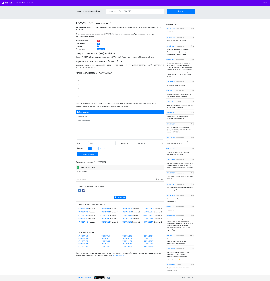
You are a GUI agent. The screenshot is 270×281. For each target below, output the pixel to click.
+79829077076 (170, 90)
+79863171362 (170, 102)
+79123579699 (170, 160)
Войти (265, 3)
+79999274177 (83, 241)
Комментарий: (82, 116)
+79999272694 (83, 209)
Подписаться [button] (121, 197)
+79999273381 (127, 246)
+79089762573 (170, 206)
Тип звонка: (125, 143)
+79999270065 (105, 209)
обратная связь (118, 256)
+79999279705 (83, 236)
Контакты (88, 278)
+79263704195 (170, 184)
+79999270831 (105, 212)
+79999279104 (83, 246)
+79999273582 (83, 219)
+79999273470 (105, 246)
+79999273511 (105, 222)
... (96, 167)
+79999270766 (105, 236)
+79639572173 (170, 124)
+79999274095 (148, 215)
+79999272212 (105, 244)
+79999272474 (148, 222)
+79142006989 (170, 264)
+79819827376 (170, 173)
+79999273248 (127, 219)
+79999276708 (127, 236)
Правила (79, 278)
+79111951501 (170, 28)
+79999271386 (83, 215)
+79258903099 (170, 46)
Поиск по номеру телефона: (89, 11)
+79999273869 (105, 219)
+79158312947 (170, 137)
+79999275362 (148, 212)
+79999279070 (105, 239)
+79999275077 (148, 241)
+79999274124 (127, 241)
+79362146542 (170, 59)
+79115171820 (170, 148)
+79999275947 (127, 209)
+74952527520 (170, 235)
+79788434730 (170, 37)
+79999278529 (105, 241)
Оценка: (80, 148)
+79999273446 (127, 215)
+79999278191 (127, 222)
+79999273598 (83, 239)
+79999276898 (127, 212)
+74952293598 (170, 249)
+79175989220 (170, 82)
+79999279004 (127, 239)
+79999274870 (148, 209)
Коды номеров (27, 3)
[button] (181, 11)
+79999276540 (105, 215)
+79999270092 (83, 212)
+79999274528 (148, 219)
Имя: (78, 143)
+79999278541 (148, 244)
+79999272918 (148, 239)
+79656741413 (170, 113)
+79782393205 (170, 215)
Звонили (8, 3)
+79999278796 (83, 244)
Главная (18, 3)
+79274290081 (170, 195)
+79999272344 (148, 246)
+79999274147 (83, 222)
